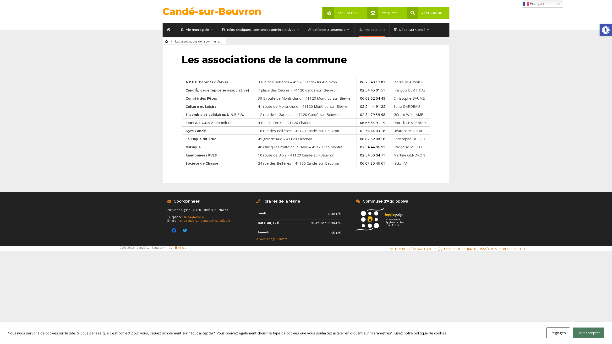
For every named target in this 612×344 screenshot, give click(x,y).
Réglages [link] (558, 332)
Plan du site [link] (451, 249)
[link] (606, 30)
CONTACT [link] (390, 13)
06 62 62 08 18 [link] (372, 138)
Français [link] (537, 3)
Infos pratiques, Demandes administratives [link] (260, 30)
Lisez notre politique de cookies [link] (420, 333)
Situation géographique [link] (412, 249)
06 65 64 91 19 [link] (372, 122)
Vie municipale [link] (197, 30)
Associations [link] (374, 30)
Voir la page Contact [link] (273, 239)
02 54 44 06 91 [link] (372, 147)
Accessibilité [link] (515, 249)
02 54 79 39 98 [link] (372, 114)
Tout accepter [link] (588, 332)
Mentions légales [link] (483, 249)
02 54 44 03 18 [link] (372, 130)
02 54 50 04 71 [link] (372, 155)
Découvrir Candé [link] (412, 30)
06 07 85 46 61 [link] (372, 163)
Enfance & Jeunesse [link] (329, 30)
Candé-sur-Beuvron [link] (212, 11)
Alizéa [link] (182, 248)
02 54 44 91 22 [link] (372, 106)
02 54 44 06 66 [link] (194, 217)
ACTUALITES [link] (348, 13)
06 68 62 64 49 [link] (372, 98)
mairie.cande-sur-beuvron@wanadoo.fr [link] (203, 221)
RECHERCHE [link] (431, 13)
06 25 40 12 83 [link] (372, 82)
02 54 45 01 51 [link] (372, 90)
